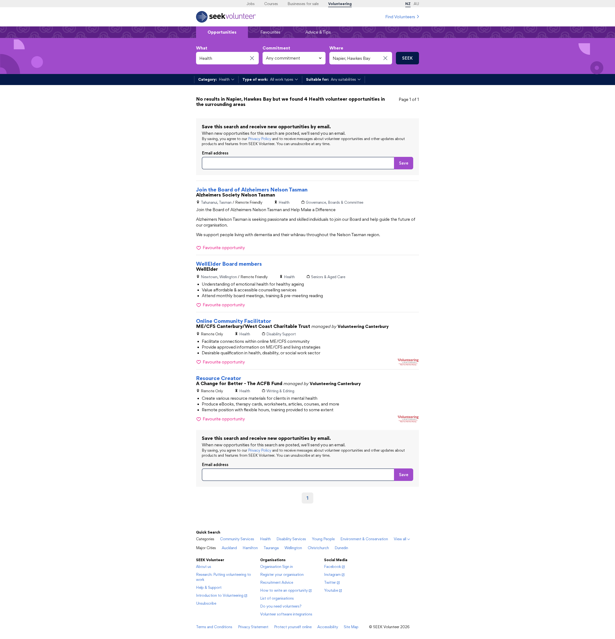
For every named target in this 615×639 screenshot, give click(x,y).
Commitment (276, 47)
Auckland (229, 548)
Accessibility (327, 627)
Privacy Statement (253, 627)
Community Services (237, 539)
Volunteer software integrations (286, 614)
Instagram (332, 574)
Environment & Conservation (364, 539)
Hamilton (250, 548)
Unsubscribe (206, 603)
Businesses (303, 3)
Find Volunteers (400, 16)
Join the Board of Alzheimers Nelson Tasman (252, 189)
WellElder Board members (229, 264)
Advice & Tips (318, 32)
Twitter (330, 582)
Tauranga (271, 548)
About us (203, 566)
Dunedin (341, 548)
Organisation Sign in (276, 566)
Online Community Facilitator (233, 321)
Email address (215, 152)
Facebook (332, 566)
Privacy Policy (259, 138)
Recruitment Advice (276, 582)
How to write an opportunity (284, 590)
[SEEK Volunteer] (226, 17)
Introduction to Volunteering (219, 595)
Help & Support (208, 587)
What (201, 47)
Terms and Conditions (214, 627)
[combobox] (227, 58)
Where (336, 47)
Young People (323, 539)
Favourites (270, 32)
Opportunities (222, 32)
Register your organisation (282, 574)
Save (403, 163)
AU (416, 3)
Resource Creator (218, 378)
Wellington (293, 548)
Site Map (351, 627)
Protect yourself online (293, 627)
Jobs (250, 3)
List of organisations (277, 598)
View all (400, 539)
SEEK (407, 58)
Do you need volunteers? (280, 606)
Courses (271, 3)
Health (265, 539)
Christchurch (318, 548)
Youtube (331, 590)
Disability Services (291, 539)
